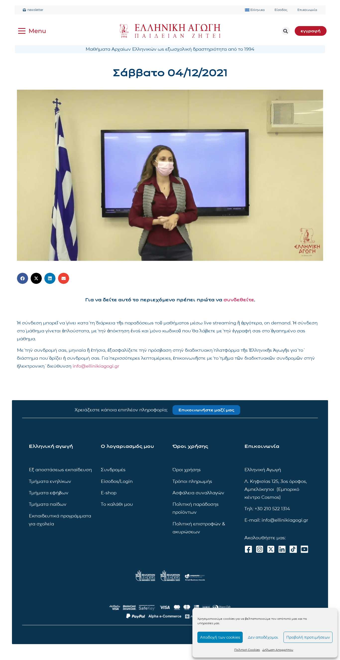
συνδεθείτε (239, 300)
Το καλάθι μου (117, 504)
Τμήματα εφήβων (48, 493)
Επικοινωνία (307, 10)
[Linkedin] (282, 549)
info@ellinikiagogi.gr (96, 366)
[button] (286, 31)
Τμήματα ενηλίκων (50, 481)
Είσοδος (281, 10)
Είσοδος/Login (117, 481)
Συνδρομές (113, 469)
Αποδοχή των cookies (220, 637)
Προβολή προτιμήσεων (308, 637)
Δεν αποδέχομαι (263, 637)
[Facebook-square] (248, 549)
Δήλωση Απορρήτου (277, 650)
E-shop (108, 493)
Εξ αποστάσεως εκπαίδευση (60, 469)
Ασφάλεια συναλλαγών (198, 493)
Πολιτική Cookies (247, 650)
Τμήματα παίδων (47, 504)
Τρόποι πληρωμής (192, 481)
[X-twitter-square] (271, 549)
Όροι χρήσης (186, 469)
